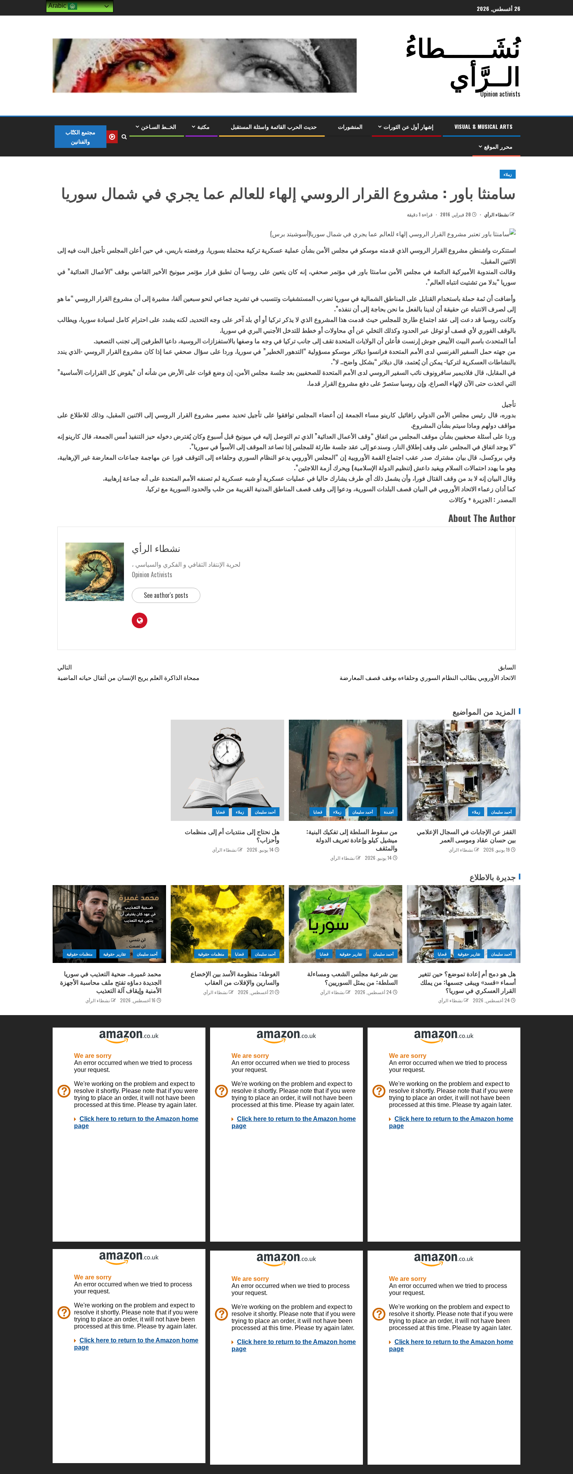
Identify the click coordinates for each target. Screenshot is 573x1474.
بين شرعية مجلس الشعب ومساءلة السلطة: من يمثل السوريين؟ (352, 977)
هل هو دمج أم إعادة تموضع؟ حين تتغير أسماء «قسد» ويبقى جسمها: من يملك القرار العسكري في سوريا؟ (467, 982)
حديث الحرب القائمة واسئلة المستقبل (274, 126)
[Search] (124, 136)
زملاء (508, 174)
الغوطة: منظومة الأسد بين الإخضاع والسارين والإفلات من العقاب (235, 977)
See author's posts (166, 595)
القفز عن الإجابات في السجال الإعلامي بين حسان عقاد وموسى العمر (466, 835)
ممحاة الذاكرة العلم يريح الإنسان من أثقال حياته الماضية (128, 672)
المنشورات (350, 126)
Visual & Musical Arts (484, 126)
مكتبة (203, 126)
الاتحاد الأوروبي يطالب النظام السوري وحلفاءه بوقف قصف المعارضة (428, 672)
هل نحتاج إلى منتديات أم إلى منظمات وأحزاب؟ (232, 835)
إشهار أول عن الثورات (408, 126)
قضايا (317, 812)
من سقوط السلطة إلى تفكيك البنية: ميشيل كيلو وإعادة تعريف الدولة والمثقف (352, 840)
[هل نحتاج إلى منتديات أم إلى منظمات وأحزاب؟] (227, 770)
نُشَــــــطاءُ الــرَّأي (462, 60)
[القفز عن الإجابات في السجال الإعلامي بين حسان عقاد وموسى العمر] (463, 770)
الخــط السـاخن (158, 126)
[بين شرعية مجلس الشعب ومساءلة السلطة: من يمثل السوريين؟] (345, 924)
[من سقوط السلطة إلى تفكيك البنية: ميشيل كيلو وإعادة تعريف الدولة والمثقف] (345, 770)
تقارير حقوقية (469, 954)
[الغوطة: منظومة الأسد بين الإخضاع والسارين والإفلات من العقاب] (227, 924)
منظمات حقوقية (211, 954)
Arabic (58, 5)
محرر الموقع (498, 146)
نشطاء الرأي (496, 214)
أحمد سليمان (501, 812)
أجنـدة (389, 812)
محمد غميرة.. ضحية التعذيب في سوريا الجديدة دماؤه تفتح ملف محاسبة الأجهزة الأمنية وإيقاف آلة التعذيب (110, 982)
